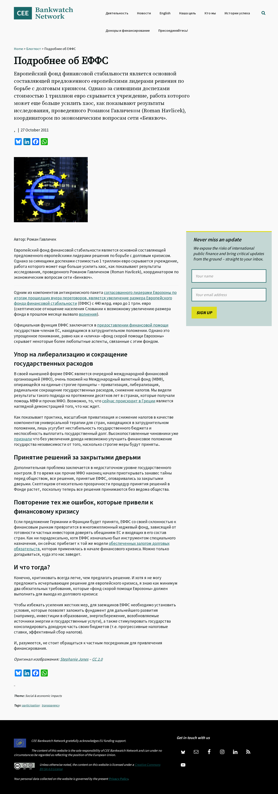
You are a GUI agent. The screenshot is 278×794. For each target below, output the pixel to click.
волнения (88, 314)
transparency (51, 705)
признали (23, 438)
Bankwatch (46, 13)
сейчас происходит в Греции (128, 400)
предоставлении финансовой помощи (132, 325)
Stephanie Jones (74, 659)
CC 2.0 (97, 659)
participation (31, 705)
